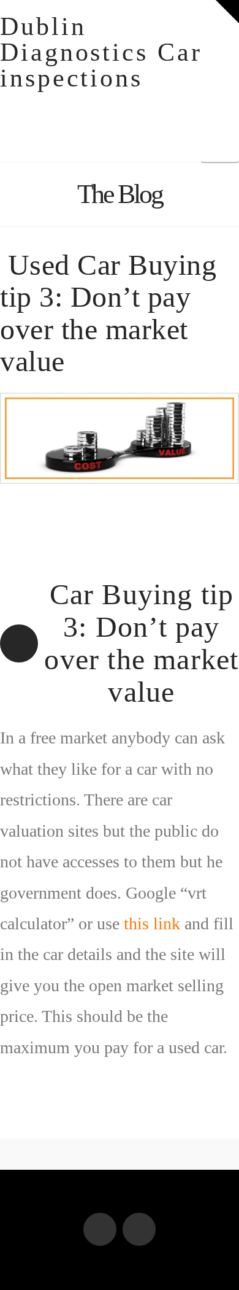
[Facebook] (99, 1229)
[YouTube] (139, 1229)
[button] (227, 11)
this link (152, 923)
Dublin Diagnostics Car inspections (101, 52)
